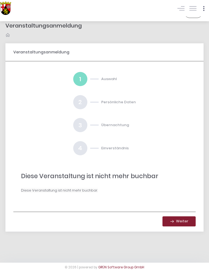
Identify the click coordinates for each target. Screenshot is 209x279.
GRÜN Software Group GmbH (121, 267)
